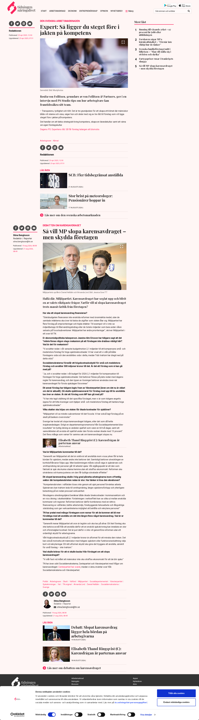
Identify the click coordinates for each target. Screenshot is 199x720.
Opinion (104, 11)
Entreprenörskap (88, 11)
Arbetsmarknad (57, 11)
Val (59, 584)
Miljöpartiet (83, 581)
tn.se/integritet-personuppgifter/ (131, 702)
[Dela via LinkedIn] (23, 23)
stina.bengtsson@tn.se (23, 241)
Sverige (46, 587)
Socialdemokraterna (110, 584)
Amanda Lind (79, 584)
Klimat (56, 141)
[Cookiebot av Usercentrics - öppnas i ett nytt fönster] (17, 715)
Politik (45, 581)
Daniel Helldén (93, 584)
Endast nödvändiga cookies (176, 702)
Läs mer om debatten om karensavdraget (74, 668)
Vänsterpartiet (116, 581)
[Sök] (188, 11)
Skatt (65, 581)
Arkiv (135, 684)
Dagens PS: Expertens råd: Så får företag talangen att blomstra (69, 129)
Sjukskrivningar (49, 584)
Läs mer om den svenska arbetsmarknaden (72, 215)
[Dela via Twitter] (17, 23)
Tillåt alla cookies (176, 693)
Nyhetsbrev (117, 11)
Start (44, 11)
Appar (135, 678)
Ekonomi (72, 11)
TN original (67, 584)
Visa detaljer (146, 714)
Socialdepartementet (99, 581)
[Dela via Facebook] (11, 23)
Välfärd (73, 581)
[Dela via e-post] (29, 23)
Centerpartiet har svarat (69, 567)
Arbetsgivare (46, 141)
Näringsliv (75, 681)
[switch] (78, 714)
